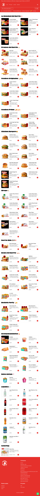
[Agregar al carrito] (18, 25)
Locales (14, 4)
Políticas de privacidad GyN (25, 476)
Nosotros (18, 4)
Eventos (22, 462)
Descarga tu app (23, 464)
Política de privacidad (24, 481)
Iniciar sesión (23, 487)
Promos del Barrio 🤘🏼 (17, 10)
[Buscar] (1, 11)
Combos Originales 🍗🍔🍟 (27, 10)
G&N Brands (23, 468)
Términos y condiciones (24, 479)
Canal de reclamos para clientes (26, 465)
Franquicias (22, 470)
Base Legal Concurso (24, 478)
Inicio (7, 4)
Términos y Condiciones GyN (25, 475)
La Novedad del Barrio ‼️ (8, 10)
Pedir (21, 485)
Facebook (3, 487)
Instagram (3, 485)
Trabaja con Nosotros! (24, 467)
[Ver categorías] (38, 11)
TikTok (2, 488)
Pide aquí (10, 4)
